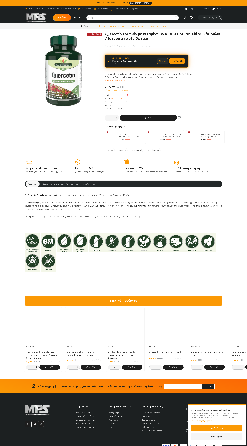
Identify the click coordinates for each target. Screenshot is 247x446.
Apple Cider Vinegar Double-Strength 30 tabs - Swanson (80, 353)
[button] (148, 118)
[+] (116, 118)
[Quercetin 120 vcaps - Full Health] (166, 326)
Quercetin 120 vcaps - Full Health (165, 352)
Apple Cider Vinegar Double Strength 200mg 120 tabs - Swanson (121, 355)
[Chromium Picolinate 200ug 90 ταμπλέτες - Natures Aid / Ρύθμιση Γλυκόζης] (152, 137)
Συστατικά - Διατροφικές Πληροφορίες (60, 184)
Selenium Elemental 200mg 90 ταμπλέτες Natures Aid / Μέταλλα (130, 136)
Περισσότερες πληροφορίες (201, 421)
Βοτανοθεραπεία (152, 150)
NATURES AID (116, 99)
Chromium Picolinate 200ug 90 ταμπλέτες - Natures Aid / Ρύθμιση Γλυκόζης (171, 136)
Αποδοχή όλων (217, 428)
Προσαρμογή (216, 436)
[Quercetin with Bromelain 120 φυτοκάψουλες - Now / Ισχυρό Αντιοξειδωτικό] (43, 326)
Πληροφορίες (82, 407)
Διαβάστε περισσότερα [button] (115, 81)
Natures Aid (121, 150)
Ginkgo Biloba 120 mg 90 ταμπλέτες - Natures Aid (210, 136)
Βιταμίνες (110, 150)
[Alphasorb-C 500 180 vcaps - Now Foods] (207, 326)
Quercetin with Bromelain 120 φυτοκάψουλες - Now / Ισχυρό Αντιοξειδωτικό (41, 355)
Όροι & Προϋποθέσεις (152, 407)
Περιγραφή (33, 184)
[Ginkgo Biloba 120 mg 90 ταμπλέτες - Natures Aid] (193, 137)
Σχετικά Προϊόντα (123, 300)
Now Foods (30, 346)
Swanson (70, 346)
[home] (85, 26)
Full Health (153, 346)
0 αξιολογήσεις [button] (124, 46)
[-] (107, 118)
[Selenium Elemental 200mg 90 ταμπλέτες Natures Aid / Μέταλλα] (111, 137)
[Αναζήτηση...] (176, 17)
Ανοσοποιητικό (136, 150)
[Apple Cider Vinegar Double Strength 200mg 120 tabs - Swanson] (125, 326)
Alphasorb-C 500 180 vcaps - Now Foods (207, 353)
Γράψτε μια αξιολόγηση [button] (143, 46)
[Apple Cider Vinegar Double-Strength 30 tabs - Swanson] (84, 326)
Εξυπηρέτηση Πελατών (120, 407)
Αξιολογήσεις (89, 184)
